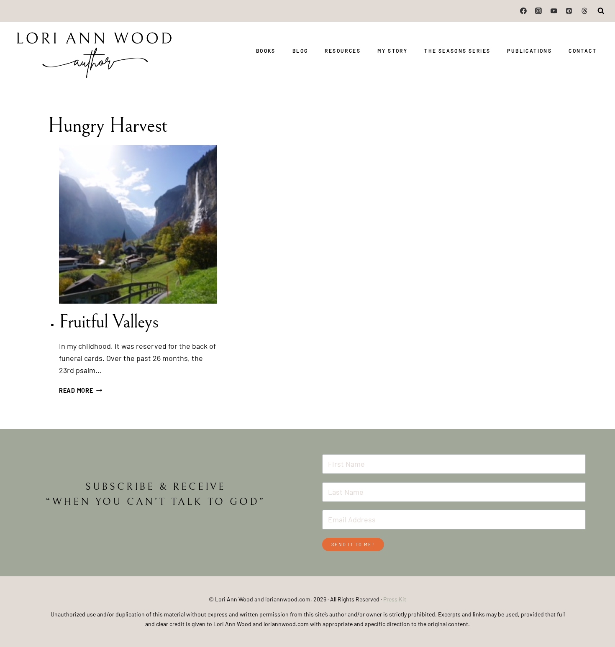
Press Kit (394, 599)
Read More (80, 390)
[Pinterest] (569, 11)
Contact (583, 51)
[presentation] (138, 224)
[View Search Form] (601, 11)
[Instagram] (539, 11)
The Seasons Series (457, 51)
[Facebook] (523, 11)
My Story (392, 51)
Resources (343, 51)
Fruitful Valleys (108, 321)
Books (266, 51)
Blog (300, 51)
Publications (529, 51)
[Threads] (584, 11)
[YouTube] (554, 11)
